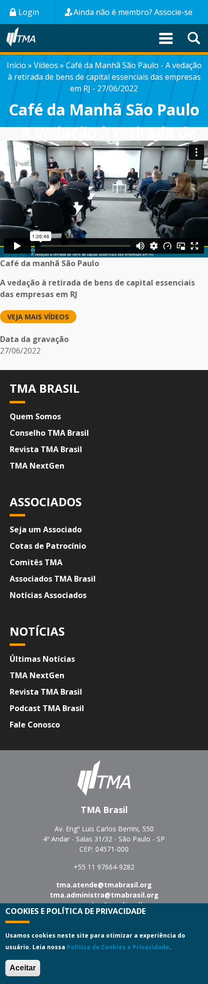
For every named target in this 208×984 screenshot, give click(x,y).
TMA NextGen (37, 465)
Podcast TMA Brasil (47, 708)
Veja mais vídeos (38, 316)
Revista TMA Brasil (46, 449)
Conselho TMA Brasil (49, 433)
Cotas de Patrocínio (48, 546)
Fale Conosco (35, 724)
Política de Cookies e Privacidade (118, 947)
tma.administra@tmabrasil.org (104, 894)
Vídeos (46, 65)
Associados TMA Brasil (53, 578)
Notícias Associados (48, 595)
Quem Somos (35, 416)
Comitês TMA (36, 562)
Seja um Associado (46, 529)
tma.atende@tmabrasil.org (104, 884)
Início (16, 65)
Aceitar (23, 968)
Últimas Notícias (42, 659)
